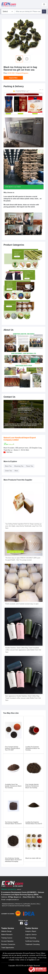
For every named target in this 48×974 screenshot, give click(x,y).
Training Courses (6, 938)
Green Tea (8, 471)
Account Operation (7, 941)
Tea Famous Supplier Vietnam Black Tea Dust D (13, 822)
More (16, 471)
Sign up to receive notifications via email (16, 905)
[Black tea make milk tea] (33, 841)
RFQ (38, 904)
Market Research (6, 934)
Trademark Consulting (32, 944)
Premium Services (8, 904)
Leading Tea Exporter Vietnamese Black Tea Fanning (32, 748)
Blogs (33, 904)
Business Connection (8, 944)
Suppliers (26, 904)
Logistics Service (31, 934)
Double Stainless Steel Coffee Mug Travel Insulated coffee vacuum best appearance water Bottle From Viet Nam (23, 650)
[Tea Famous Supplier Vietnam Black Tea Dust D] (13, 805)
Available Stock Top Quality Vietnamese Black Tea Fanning (13, 786)
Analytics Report (30, 931)
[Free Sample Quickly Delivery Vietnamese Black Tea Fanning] (33, 768)
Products (18, 904)
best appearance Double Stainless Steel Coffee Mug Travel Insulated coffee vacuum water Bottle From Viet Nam (23, 698)
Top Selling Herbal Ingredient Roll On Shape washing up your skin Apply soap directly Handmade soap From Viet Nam (23, 526)
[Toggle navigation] (44, 4)
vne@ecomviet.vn (12, 899)
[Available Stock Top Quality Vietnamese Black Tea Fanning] (13, 768)
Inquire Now (13, 78)
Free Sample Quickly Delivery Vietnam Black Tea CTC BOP (12, 748)
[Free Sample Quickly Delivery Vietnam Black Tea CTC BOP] (13, 730)
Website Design (6, 931)
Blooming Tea (18, 466)
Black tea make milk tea (33, 858)
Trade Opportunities (7, 947)
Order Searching (30, 938)
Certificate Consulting (32, 941)
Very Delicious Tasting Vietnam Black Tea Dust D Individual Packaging (13, 859)
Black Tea (8, 466)
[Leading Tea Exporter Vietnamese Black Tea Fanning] (33, 730)
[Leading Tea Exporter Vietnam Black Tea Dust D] (33, 805)
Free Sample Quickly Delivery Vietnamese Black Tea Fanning (32, 786)
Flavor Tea (29, 466)
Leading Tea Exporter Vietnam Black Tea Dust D (33, 822)
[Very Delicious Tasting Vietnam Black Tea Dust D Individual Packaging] (13, 841)
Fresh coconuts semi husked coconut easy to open (22, 604)
